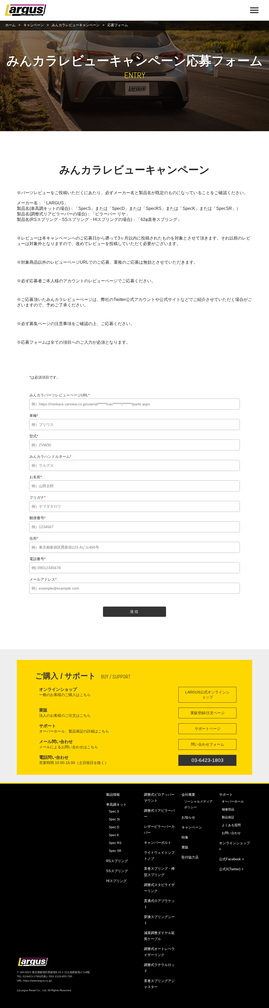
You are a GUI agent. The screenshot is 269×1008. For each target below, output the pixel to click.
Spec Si (114, 819)
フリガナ (37, 497)
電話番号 (37, 559)
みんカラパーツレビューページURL (59, 395)
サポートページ (207, 728)
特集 (185, 837)
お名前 (35, 477)
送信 (134, 611)
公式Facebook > (231, 859)
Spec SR (115, 851)
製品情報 (113, 795)
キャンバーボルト (157, 843)
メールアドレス (42, 579)
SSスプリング (117, 871)
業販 (185, 847)
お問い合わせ (231, 833)
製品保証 (228, 817)
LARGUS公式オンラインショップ (207, 694)
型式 (33, 436)
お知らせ (188, 817)
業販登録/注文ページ (207, 713)
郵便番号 (37, 518)
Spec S (114, 811)
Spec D (114, 827)
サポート (226, 795)
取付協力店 (190, 857)
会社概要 (188, 795)
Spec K (114, 835)
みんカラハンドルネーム (50, 456)
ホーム (10, 25)
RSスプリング (117, 861)
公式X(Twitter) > (231, 869)
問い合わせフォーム (207, 744)
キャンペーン (33, 25)
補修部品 (228, 809)
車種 (33, 415)
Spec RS (115, 843)
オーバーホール (233, 801)
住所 (33, 538)
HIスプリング (116, 881)
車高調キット (116, 805)
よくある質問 (231, 825)
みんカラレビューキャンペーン (76, 25)
